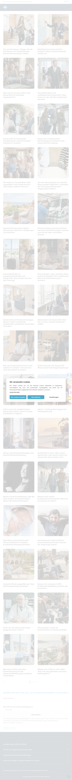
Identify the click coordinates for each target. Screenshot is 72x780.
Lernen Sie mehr (15, 392)
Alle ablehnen (36, 397)
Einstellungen (54, 397)
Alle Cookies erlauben (18, 397)
